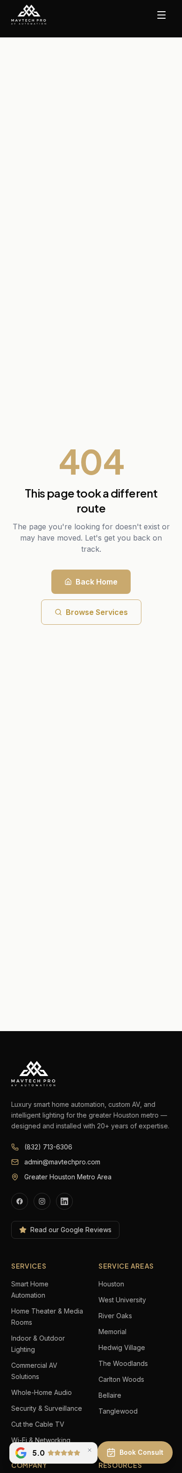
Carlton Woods (121, 1379)
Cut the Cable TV (37, 1424)
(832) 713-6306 (48, 1147)
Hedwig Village (121, 1347)
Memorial (112, 1332)
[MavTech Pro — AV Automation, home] (29, 15)
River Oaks (115, 1316)
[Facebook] (19, 1201)
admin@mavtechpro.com (62, 1162)
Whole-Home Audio (41, 1392)
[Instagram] (42, 1201)
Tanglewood (118, 1411)
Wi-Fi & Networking (40, 1440)
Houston (111, 1284)
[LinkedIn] (64, 1201)
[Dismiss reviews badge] (89, 1450)
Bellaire (109, 1395)
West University (122, 1300)
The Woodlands (123, 1363)
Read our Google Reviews (71, 1230)
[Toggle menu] (161, 15)
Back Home (97, 581)
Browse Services (97, 612)
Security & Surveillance (46, 1408)
